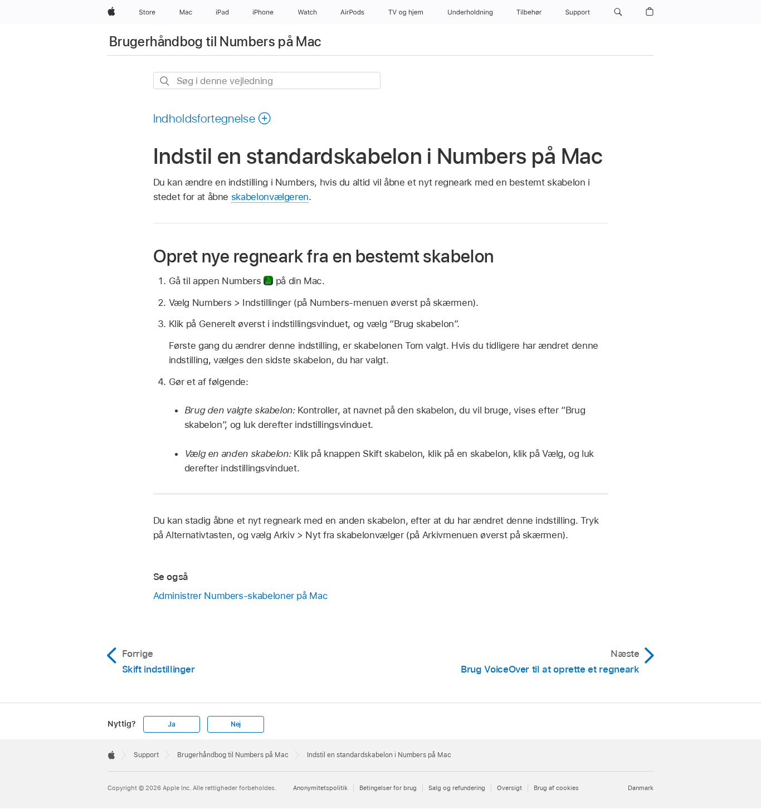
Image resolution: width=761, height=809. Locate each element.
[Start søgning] (165, 81)
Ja (171, 724)
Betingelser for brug (388, 788)
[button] (618, 12)
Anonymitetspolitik (320, 788)
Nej (236, 724)
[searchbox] (266, 80)
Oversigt (509, 788)
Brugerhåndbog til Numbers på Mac (215, 41)
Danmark (640, 788)
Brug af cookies (556, 788)
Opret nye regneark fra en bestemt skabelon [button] (323, 256)
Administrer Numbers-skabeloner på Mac (240, 595)
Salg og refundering (456, 788)
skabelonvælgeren (270, 196)
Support (146, 755)
